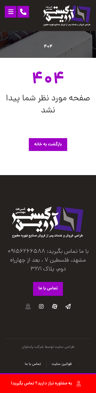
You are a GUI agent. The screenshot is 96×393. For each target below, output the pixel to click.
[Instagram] (41, 306)
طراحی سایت (64, 347)
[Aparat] (54, 306)
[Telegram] (68, 306)
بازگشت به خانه (48, 144)
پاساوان (27, 347)
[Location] (28, 306)
